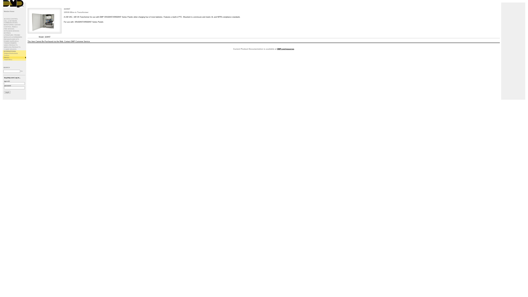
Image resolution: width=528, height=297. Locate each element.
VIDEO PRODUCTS (10, 45)
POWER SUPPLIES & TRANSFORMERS (11, 42)
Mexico (6, 57)
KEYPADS (7, 33)
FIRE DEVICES (9, 29)
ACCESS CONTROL (11, 19)
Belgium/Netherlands (11, 53)
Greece (6, 55)
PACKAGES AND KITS (11, 39)
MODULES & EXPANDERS (13, 37)
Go (21, 71)
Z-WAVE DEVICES (10, 49)
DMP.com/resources (285, 49)
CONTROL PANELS (10, 27)
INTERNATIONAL (10, 51)
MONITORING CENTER (12, 25)
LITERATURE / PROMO (12, 35)
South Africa (8, 59)
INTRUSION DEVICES (11, 31)
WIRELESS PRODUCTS (12, 47)
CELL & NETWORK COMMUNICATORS (10, 22)
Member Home (9, 11)
